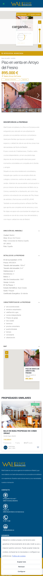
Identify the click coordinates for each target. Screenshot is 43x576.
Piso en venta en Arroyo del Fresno (32, 371)
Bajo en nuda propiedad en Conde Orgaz (20, 432)
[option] (22, 95)
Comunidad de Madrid (15, 241)
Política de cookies (19, 556)
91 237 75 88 (6, 521)
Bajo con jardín (6, 58)
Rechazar (21, 566)
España (26, 241)
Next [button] (38, 95)
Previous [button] (4, 95)
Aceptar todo (21, 562)
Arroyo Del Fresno (15, 76)
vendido (13, 58)
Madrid (6, 76)
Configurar (21, 571)
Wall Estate (11, 446)
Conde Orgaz (7, 436)
